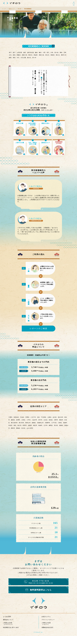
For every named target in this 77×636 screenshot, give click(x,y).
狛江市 (19, 425)
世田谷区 (16, 417)
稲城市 (40, 425)
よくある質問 (7, 616)
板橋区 (34, 422)
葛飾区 (61, 425)
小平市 (29, 420)
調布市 (13, 428)
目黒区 (30, 425)
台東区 (49, 417)
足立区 (23, 428)
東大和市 (21, 422)
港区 (15, 425)
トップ (4, 8)
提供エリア (12, 8)
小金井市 (34, 420)
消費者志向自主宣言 (47, 627)
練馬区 (51, 425)
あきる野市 (30, 428)
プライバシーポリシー (48, 619)
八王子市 (33, 417)
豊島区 (18, 428)
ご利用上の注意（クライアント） (8, 623)
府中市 (40, 420)
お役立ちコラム (46, 616)
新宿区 (51, 420)
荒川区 (56, 425)
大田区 (23, 420)
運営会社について (8, 619)
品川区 (55, 417)
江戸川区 (54, 422)
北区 (38, 417)
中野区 (27, 417)
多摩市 (18, 420)
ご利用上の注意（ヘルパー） (46, 623)
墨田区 (13, 420)
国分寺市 (60, 417)
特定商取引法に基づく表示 (11, 627)
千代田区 (43, 417)
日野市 (56, 420)
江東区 (60, 422)
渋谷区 (10, 425)
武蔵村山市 (40, 422)
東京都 (19, 8)
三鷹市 (10, 417)
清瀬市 (65, 422)
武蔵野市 (47, 422)
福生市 (35, 425)
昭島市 (61, 420)
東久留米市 (14, 422)
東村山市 (28, 422)
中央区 (22, 417)
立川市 (46, 425)
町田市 (25, 425)
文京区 (46, 420)
